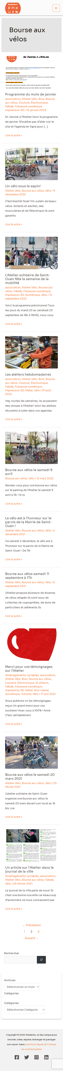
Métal (29, 390)
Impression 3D (14, 110)
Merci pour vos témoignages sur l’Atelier (28, 669)
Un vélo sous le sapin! (23, 186)
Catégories (11, 1003)
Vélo (48, 190)
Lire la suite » (13, 135)
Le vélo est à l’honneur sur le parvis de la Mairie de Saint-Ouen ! (28, 522)
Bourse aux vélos (33, 190)
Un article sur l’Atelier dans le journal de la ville (29, 870)
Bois (41, 99)
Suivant (31, 938)
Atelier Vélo (29, 99)
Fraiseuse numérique (28, 106)
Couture (24, 102)
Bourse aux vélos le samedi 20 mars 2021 (30, 777)
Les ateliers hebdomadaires (28, 375)
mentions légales (35, 1044)
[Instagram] (36, 1057)
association (13, 99)
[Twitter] (26, 1057)
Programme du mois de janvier (30, 94)
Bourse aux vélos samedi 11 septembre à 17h (27, 576)
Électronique (39, 102)
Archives (10, 980)
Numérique (32, 295)
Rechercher (11, 953)
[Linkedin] (46, 1057)
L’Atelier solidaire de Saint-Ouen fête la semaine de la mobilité (27, 279)
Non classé (41, 690)
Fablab (9, 106)
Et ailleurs (42, 683)
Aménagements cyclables (22, 675)
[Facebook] (16, 1057)
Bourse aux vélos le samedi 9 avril (28, 472)
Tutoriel (26, 694)
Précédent (31, 925)
